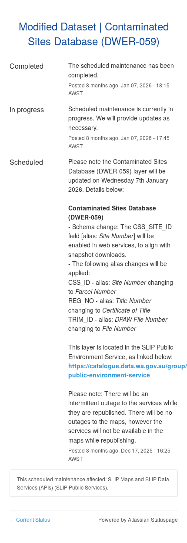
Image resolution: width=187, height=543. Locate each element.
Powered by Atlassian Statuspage (138, 519)
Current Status (30, 519)
